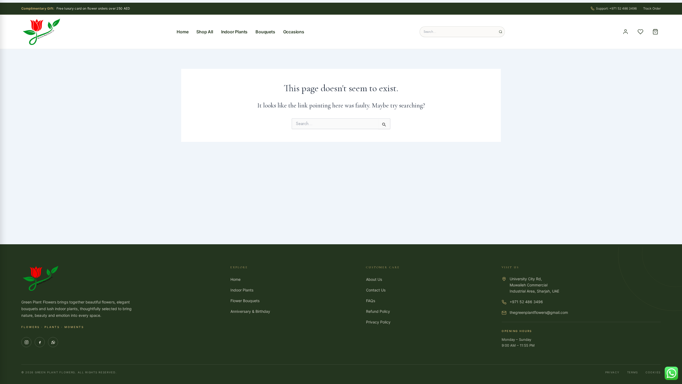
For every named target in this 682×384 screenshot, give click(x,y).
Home (182, 31)
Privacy (612, 372)
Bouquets (265, 31)
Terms (632, 372)
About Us (374, 279)
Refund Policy (378, 311)
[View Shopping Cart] (655, 31)
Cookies (653, 372)
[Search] (501, 32)
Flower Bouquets (244, 300)
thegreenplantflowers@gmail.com (539, 312)
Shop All (204, 31)
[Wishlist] (640, 31)
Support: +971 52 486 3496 (616, 8)
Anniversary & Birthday (250, 311)
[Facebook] (40, 342)
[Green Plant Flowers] (41, 31)
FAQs (370, 300)
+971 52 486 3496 (526, 301)
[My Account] (625, 31)
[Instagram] (26, 342)
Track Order (652, 8)
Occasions (293, 31)
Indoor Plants (234, 31)
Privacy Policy (378, 322)
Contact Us (375, 290)
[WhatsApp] (53, 342)
